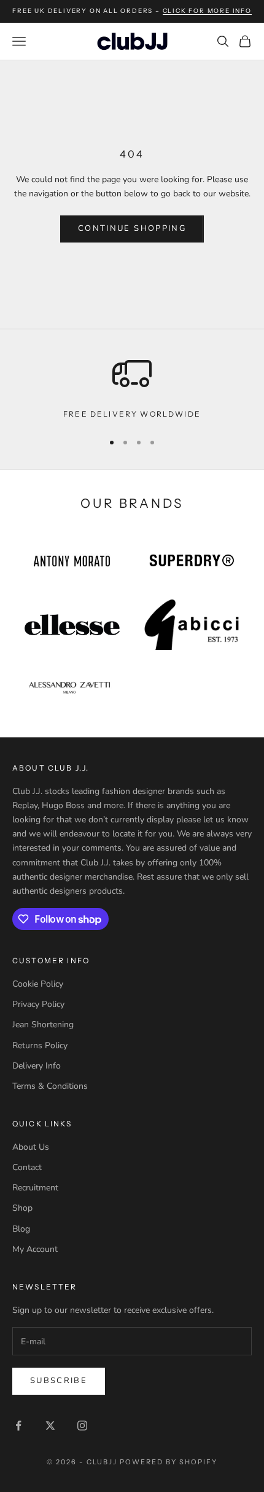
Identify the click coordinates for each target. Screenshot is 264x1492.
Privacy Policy (38, 1004)
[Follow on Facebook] (18, 1425)
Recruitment (35, 1187)
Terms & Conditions (50, 1086)
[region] (132, 387)
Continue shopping (132, 228)
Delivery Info (36, 1066)
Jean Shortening (43, 1024)
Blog (21, 1229)
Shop (22, 1208)
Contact (27, 1167)
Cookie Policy (37, 984)
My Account (35, 1249)
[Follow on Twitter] (50, 1425)
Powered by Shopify (168, 1462)
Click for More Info (207, 11)
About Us (30, 1147)
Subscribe (58, 1380)
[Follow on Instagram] (82, 1425)
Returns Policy (40, 1045)
